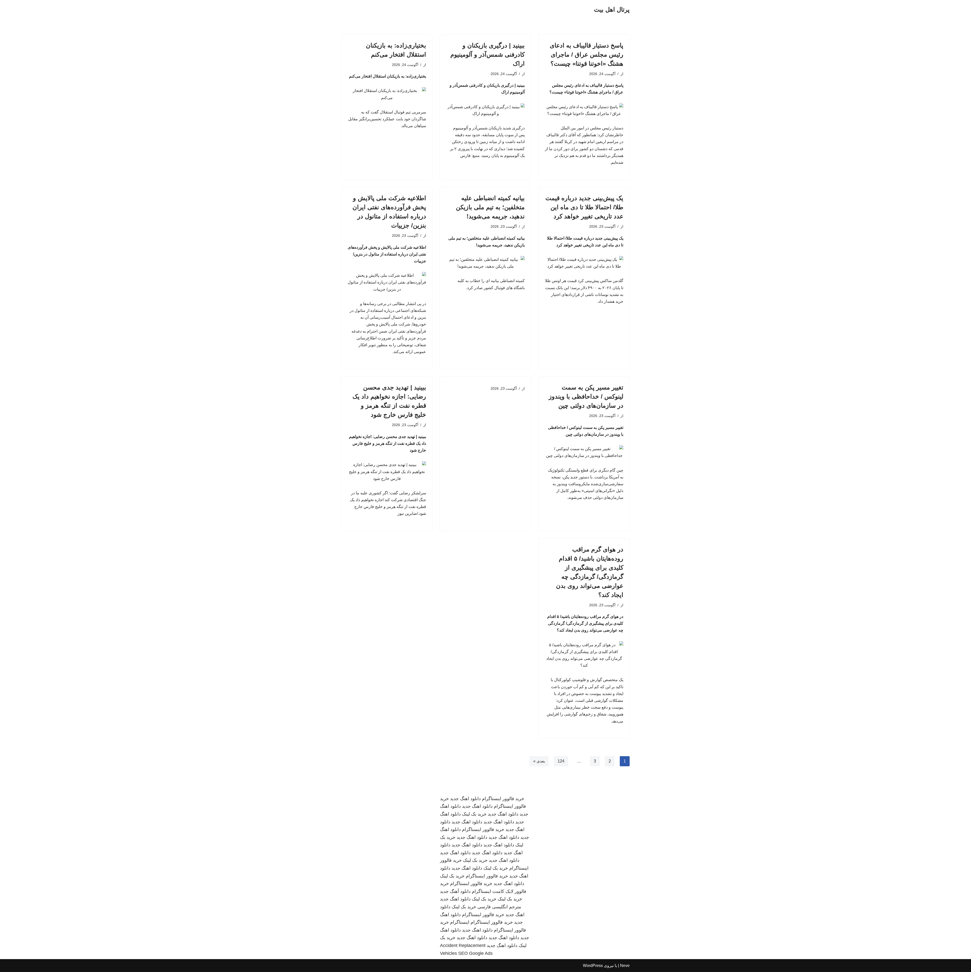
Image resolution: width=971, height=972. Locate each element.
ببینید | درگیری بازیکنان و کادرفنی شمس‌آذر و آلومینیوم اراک (487, 54)
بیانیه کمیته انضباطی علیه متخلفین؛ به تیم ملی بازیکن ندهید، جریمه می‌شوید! (490, 207)
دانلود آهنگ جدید (455, 891)
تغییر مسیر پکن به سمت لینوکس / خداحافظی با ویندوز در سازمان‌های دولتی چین (586, 396)
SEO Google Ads (475, 953)
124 (561, 761)
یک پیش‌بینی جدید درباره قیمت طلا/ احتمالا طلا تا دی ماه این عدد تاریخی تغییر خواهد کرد (584, 207)
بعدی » (539, 761)
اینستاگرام (459, 922)
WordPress (593, 965)
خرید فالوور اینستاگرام (503, 798)
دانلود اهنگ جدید (465, 798)
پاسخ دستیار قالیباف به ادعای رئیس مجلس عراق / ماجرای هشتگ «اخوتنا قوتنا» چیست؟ (586, 54)
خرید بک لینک (474, 814)
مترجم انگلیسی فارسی (499, 906)
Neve (625, 965)
